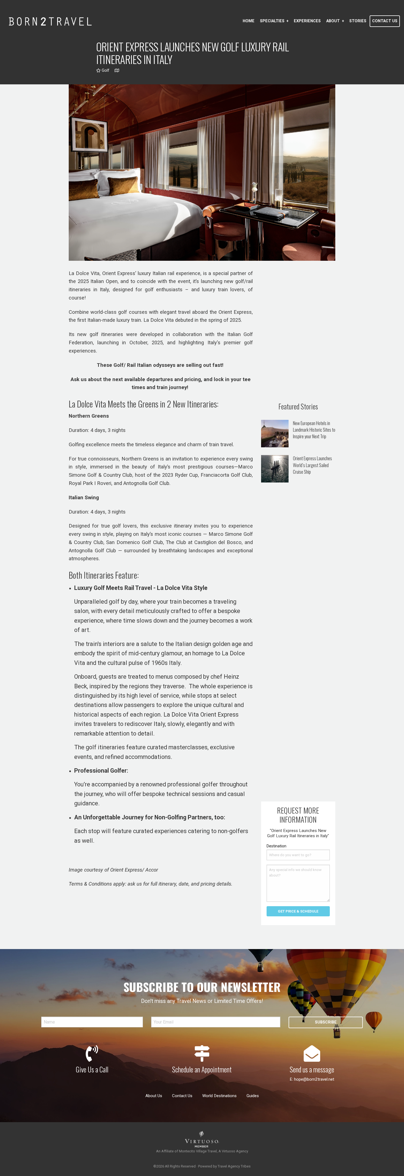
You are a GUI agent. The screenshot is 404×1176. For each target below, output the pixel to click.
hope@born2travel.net (314, 1079)
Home (248, 21)
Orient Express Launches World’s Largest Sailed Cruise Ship (312, 465)
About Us (153, 1095)
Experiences (307, 21)
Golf (105, 70)
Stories (357, 21)
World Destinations (219, 1095)
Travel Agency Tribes (234, 1166)
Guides (253, 1095)
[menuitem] (248, 21)
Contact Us (384, 21)
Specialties (272, 21)
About (333, 21)
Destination (276, 846)
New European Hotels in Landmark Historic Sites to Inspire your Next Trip (314, 430)
